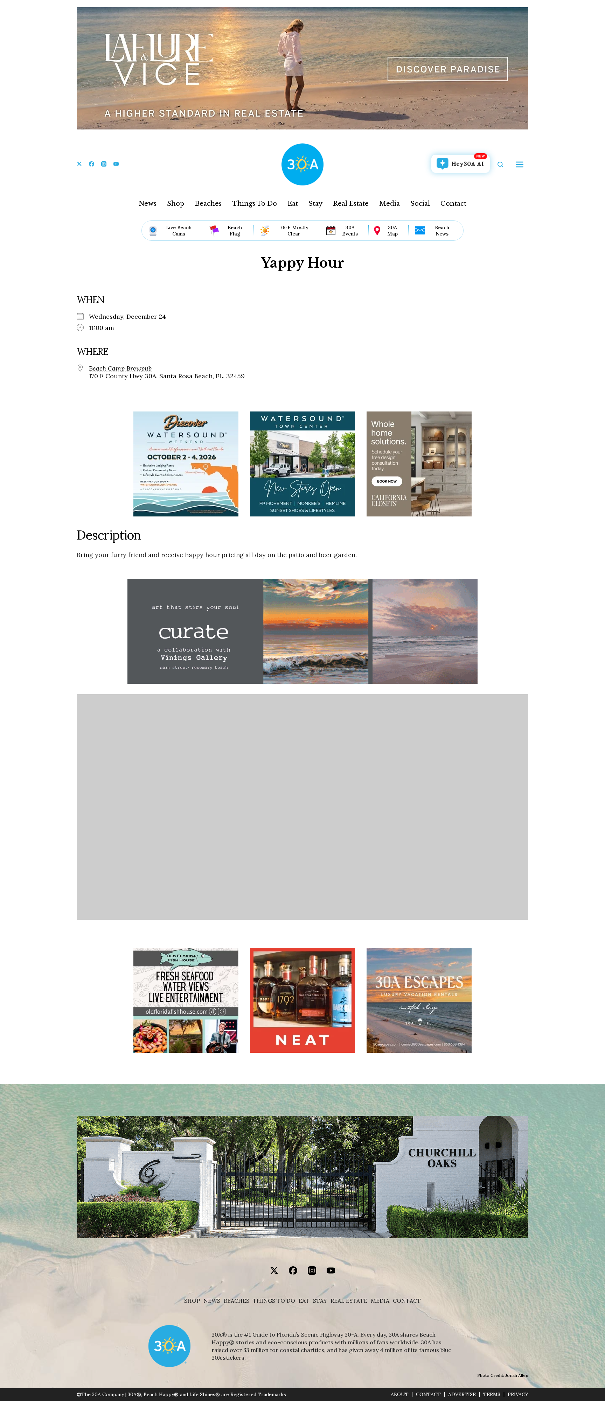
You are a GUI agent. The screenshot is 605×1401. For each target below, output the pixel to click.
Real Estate (351, 203)
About (400, 1394)
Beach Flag (235, 230)
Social (420, 203)
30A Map (392, 230)
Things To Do (254, 203)
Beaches (208, 203)
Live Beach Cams (179, 230)
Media (389, 203)
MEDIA (380, 1300)
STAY (320, 1300)
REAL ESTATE (349, 1300)
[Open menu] (519, 164)
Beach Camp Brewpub (120, 368)
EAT (304, 1300)
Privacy (518, 1394)
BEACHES (236, 1300)
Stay (315, 203)
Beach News (442, 230)
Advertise (462, 1394)
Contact (453, 203)
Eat (292, 203)
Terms (491, 1394)
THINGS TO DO (274, 1300)
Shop (175, 203)
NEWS (211, 1300)
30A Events (350, 230)
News (148, 203)
